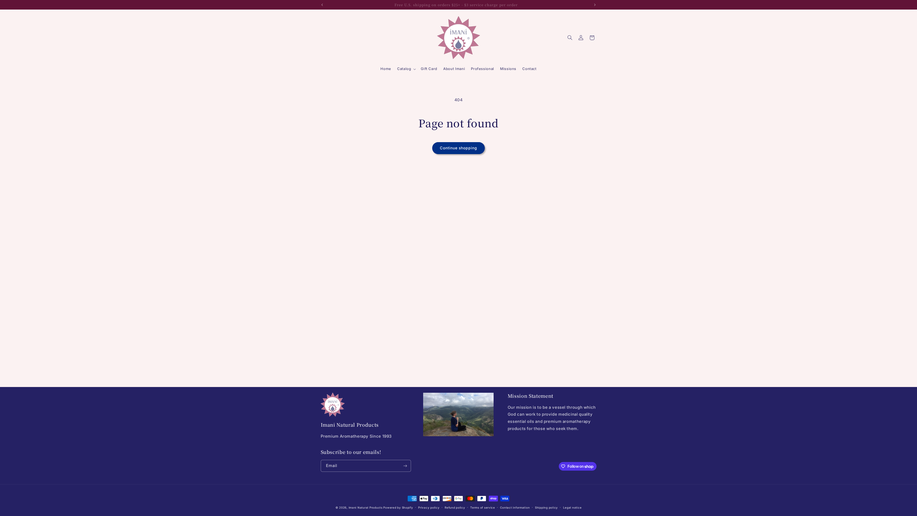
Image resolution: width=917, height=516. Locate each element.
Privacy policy (428, 507)
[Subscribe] (405, 466)
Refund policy (455, 507)
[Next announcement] (595, 5)
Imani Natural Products (366, 507)
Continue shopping (458, 148)
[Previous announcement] (322, 5)
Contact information (515, 507)
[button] (406, 69)
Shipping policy (546, 507)
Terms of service (482, 507)
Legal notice (572, 507)
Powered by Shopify (398, 507)
